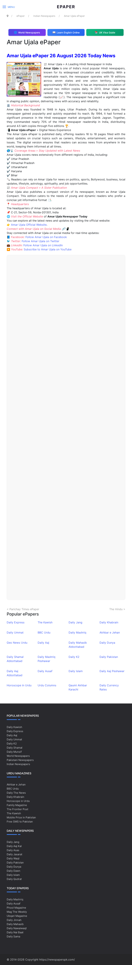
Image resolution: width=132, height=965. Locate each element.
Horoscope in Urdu (19, 685)
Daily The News (16, 792)
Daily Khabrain (109, 622)
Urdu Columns (47, 685)
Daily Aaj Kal (14, 846)
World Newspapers (18, 755)
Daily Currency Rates (109, 687)
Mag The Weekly (17, 911)
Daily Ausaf (45, 671)
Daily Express (15, 622)
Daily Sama (13, 936)
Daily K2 (74, 657)
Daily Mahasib (15, 924)
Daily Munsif (14, 751)
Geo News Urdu (17, 642)
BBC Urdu (44, 632)
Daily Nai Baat (15, 932)
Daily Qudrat (14, 879)
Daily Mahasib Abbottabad (78, 644)
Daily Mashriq (77, 632)
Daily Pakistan (109, 657)
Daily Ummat (15, 632)
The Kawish (45, 622)
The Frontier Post (17, 809)
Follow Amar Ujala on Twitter (40, 241)
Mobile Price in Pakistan (21, 817)
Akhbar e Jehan (110, 632)
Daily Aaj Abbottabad (14, 673)
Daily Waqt (13, 858)
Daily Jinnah (14, 920)
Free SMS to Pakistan (20, 821)
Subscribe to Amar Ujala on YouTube (48, 249)
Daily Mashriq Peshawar (46, 659)
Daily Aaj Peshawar (112, 671)
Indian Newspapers (18, 764)
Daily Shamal (14, 747)
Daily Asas (13, 850)
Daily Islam (76, 671)
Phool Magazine (16, 907)
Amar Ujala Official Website (29, 224)
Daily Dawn (13, 870)
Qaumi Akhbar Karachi (78, 687)
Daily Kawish (14, 727)
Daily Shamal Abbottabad (15, 659)
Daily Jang (75, 622)
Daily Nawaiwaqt (17, 928)
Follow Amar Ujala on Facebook (46, 237)
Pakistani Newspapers (20, 760)
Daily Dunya (107, 642)
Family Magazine (17, 805)
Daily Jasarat (14, 854)
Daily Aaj (43, 642)
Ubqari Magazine (17, 915)
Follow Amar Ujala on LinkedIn (43, 245)
